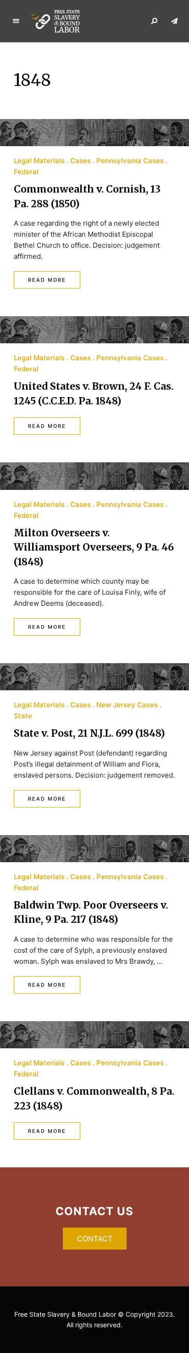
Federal (26, 171)
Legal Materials (39, 160)
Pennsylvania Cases (130, 160)
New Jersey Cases (127, 704)
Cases (80, 160)
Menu (16, 21)
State (23, 715)
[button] (95, 1239)
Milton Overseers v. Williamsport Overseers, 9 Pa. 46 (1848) (94, 547)
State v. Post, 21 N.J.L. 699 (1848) (89, 733)
